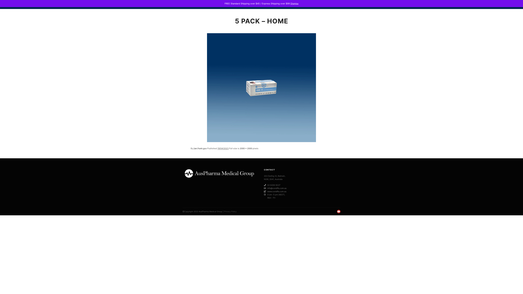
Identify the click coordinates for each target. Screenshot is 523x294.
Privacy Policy (230, 211)
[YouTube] (338, 211)
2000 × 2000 (246, 148)
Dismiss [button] (294, 3)
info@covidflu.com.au (277, 188)
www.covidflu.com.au (276, 191)
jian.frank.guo (200, 148)
